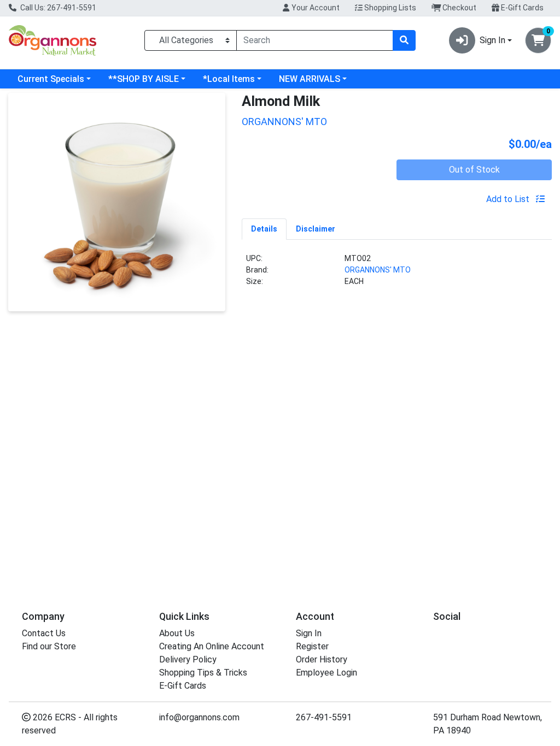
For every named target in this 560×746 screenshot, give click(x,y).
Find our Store (49, 646)
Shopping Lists (389, 7)
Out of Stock (474, 169)
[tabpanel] (397, 274)
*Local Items (229, 79)
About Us (177, 633)
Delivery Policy (188, 659)
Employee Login (326, 672)
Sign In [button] (492, 40)
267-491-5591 (324, 717)
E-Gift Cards (521, 7)
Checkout (458, 7)
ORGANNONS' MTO (378, 269)
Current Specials (51, 79)
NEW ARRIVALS (309, 79)
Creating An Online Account (211, 646)
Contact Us (44, 633)
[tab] (264, 228)
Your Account (315, 7)
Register (312, 646)
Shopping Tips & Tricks (203, 672)
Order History (321, 659)
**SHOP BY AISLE (143, 79)
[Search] (404, 40)
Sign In (309, 633)
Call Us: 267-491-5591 (57, 7)
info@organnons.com (199, 717)
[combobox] (314, 40)
